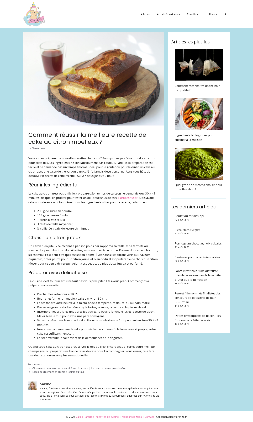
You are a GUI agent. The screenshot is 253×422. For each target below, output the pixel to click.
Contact (149, 416)
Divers (213, 14)
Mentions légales (132, 416)
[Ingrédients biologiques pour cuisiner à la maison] (199, 128)
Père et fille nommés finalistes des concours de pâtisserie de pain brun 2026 (198, 297)
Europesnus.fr (128, 198)
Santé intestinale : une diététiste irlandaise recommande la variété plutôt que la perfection (198, 275)
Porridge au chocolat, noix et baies (198, 243)
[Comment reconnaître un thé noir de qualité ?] (199, 78)
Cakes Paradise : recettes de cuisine (97, 416)
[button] (225, 14)
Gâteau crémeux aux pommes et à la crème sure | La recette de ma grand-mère (79, 368)
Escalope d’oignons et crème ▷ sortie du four (58, 371)
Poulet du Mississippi (189, 216)
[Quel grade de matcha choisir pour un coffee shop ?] (199, 178)
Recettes (192, 14)
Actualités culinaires (168, 14)
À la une (145, 14)
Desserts (37, 364)
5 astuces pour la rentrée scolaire (197, 257)
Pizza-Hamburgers (187, 230)
